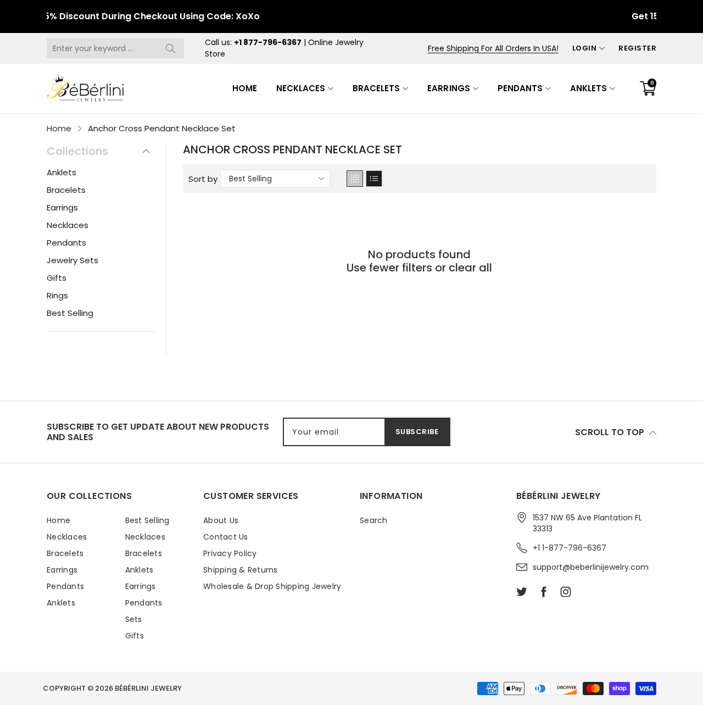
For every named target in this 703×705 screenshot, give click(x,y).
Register (637, 48)
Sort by (202, 179)
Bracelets (376, 88)
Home (244, 88)
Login (584, 48)
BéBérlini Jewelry (148, 688)
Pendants (520, 88)
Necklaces (300, 88)
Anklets (588, 88)
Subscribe (417, 431)
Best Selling (70, 313)
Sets (133, 619)
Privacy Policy (230, 553)
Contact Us (225, 536)
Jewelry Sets (72, 260)
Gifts (56, 278)
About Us (220, 520)
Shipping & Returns (240, 569)
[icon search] (170, 48)
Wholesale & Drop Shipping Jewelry (272, 586)
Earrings (448, 88)
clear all (470, 267)
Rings (57, 295)
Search (374, 520)
